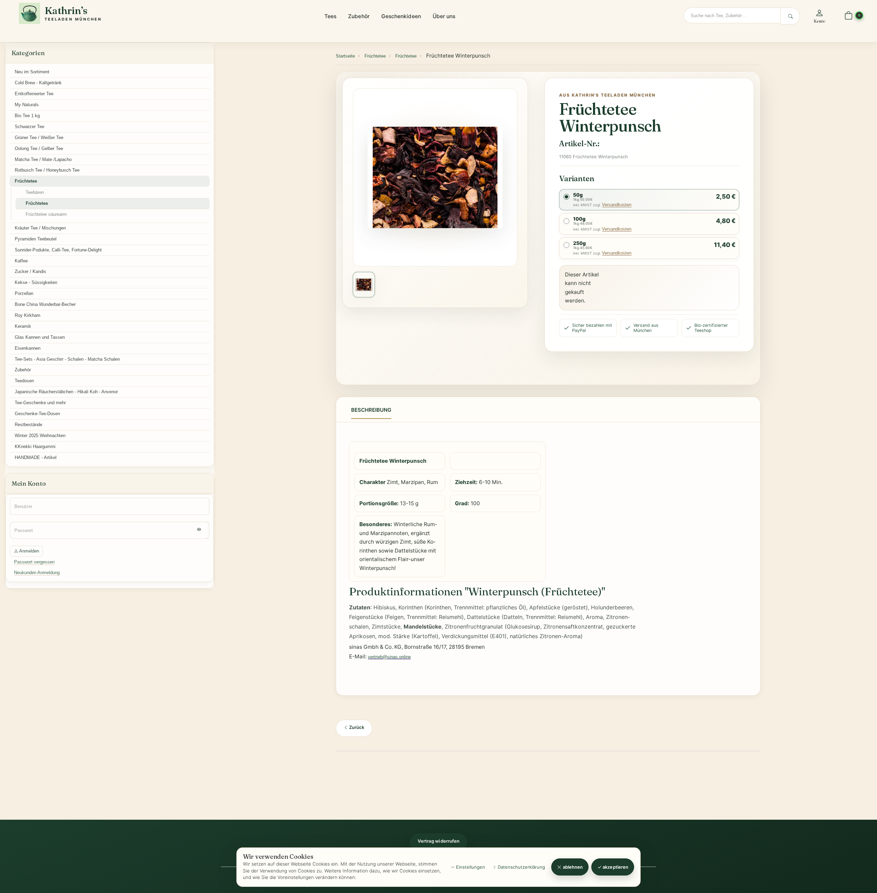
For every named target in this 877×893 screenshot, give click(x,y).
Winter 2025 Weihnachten (40, 435)
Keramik (23, 326)
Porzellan (24, 293)
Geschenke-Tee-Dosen (37, 413)
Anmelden (28, 551)
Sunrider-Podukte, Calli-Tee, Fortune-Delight (58, 249)
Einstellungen (470, 867)
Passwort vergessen (34, 562)
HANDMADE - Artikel (36, 457)
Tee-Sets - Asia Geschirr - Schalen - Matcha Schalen (67, 359)
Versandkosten (616, 204)
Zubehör (359, 16)
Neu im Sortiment (32, 71)
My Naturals (27, 104)
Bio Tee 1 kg (27, 115)
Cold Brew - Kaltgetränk (38, 82)
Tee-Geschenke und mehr (40, 402)
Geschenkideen (401, 16)
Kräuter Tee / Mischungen (40, 228)
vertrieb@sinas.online (389, 656)
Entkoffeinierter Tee (34, 93)
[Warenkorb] (848, 16)
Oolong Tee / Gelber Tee (39, 148)
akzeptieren (615, 867)
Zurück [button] (356, 727)
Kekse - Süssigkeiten (36, 282)
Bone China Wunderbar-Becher (45, 304)
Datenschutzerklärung (520, 867)
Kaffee (21, 260)
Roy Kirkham (27, 315)
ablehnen (572, 867)
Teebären (35, 192)
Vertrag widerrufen (438, 841)
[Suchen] (790, 16)
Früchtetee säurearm (46, 214)
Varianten (576, 178)
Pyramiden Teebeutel (36, 238)
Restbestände (28, 424)
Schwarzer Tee (29, 126)
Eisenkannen (27, 348)
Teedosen (24, 380)
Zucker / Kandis (30, 271)
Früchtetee (26, 181)
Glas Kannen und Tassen (40, 337)
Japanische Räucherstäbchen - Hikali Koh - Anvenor (66, 391)
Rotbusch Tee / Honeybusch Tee (47, 170)
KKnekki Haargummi (35, 446)
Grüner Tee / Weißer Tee (39, 137)
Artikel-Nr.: (579, 143)
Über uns (444, 16)
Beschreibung (371, 410)
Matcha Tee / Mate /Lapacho (43, 159)
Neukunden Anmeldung (37, 572)
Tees (330, 16)
